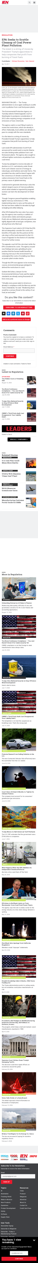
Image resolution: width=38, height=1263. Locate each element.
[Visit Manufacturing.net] (14, 1159)
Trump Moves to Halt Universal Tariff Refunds (18, 832)
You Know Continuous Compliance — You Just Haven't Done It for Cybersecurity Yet (13, 391)
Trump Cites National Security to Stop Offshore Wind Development (12, 403)
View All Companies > (19, 439)
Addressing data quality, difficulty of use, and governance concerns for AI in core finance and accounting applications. (17, 608)
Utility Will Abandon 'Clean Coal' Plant (11, 475)
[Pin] (23, 313)
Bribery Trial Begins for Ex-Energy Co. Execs (18, 1134)
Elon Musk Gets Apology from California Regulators (16, 944)
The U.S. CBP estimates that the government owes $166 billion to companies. (18, 835)
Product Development (8, 484)
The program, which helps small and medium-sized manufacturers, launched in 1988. (19, 1028)
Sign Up (6, 1182)
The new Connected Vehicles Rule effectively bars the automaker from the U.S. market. (19, 760)
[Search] (29, 2)
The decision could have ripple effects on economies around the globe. (16, 1066)
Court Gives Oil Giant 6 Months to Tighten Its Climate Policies (18, 793)
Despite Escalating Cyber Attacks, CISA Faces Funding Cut (18, 982)
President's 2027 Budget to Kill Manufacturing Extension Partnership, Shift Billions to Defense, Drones (18, 1022)
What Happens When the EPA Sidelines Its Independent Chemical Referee (17, 868)
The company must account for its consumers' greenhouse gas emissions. (17, 797)
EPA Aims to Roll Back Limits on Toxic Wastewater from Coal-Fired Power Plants (17, 904)
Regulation (7, 35)
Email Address (8, 347)
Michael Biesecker (18, 61)
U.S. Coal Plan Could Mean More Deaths (10, 462)
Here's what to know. (8, 685)
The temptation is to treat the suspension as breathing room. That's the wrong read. (16, 722)
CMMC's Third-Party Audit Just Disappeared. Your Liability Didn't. (13, 415)
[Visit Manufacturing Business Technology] (24, 1159)
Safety (5, 751)
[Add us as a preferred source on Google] (28, 313)
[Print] (4, 313)
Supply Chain (8, 470)
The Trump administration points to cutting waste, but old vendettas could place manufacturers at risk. (18, 987)
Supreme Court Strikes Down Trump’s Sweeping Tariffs (15, 1061)
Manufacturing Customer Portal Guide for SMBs (13, 501)
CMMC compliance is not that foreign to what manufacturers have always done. (17, 646)
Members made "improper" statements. (15, 947)
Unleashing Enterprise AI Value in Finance (17, 603)
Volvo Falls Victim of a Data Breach (14, 1098)
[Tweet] (18, 313)
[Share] (8, 313)
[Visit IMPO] (33, 1156)
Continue (19, 1259)
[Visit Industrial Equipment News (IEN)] (24, 1156)
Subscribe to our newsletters (19, 307)
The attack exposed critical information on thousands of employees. (16, 1102)
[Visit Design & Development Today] (5, 1156)
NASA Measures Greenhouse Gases (9, 489)
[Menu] (34, 2)
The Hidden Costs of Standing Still (12, 379)
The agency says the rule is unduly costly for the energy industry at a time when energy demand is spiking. (18, 910)
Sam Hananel (30, 61)
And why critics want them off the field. (15, 872)
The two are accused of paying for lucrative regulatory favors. (16, 1137)
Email (3, 1172)
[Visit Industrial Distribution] (5, 1159)
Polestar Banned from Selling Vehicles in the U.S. (18, 755)
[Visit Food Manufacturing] (14, 1156)
